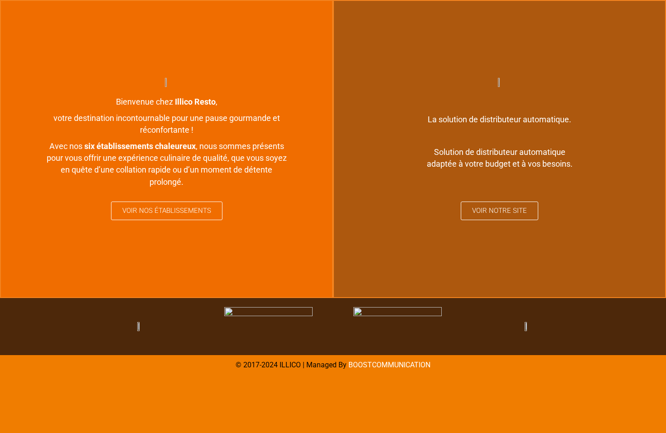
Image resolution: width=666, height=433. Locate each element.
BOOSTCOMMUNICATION (389, 365)
